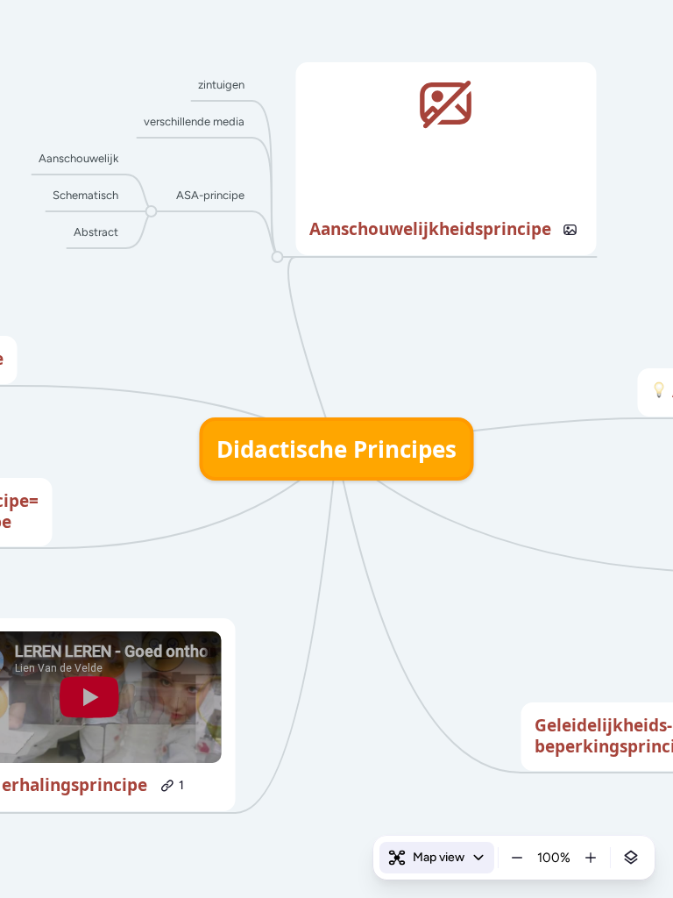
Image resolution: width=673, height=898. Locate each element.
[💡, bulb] (659, 392)
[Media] (570, 229)
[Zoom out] (517, 857)
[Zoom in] (590, 857)
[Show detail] (630, 857)
